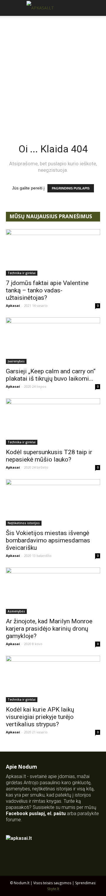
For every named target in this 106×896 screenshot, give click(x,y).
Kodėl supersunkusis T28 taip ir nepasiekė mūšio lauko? (49, 456)
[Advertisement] (53, 72)
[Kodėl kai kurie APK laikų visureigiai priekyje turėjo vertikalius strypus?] (53, 679)
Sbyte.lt (53, 888)
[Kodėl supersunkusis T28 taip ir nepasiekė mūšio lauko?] (53, 421)
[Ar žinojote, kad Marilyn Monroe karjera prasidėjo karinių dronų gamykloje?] (53, 590)
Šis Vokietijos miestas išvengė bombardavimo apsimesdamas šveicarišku (48, 540)
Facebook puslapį (25, 813)
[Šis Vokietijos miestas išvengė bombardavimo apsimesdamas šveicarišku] (53, 502)
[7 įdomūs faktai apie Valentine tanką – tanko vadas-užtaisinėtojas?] (53, 252)
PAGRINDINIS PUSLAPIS (71, 188)
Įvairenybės (16, 361)
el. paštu (56, 813)
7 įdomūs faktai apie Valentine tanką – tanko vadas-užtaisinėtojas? (47, 290)
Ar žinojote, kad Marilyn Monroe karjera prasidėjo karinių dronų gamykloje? (49, 628)
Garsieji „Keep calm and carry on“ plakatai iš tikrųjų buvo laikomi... (50, 375)
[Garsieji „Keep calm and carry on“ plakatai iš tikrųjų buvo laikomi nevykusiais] (53, 340)
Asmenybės (16, 611)
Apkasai (13, 305)
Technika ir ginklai (22, 273)
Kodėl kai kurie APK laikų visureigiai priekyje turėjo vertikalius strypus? (40, 717)
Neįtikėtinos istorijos (24, 523)
